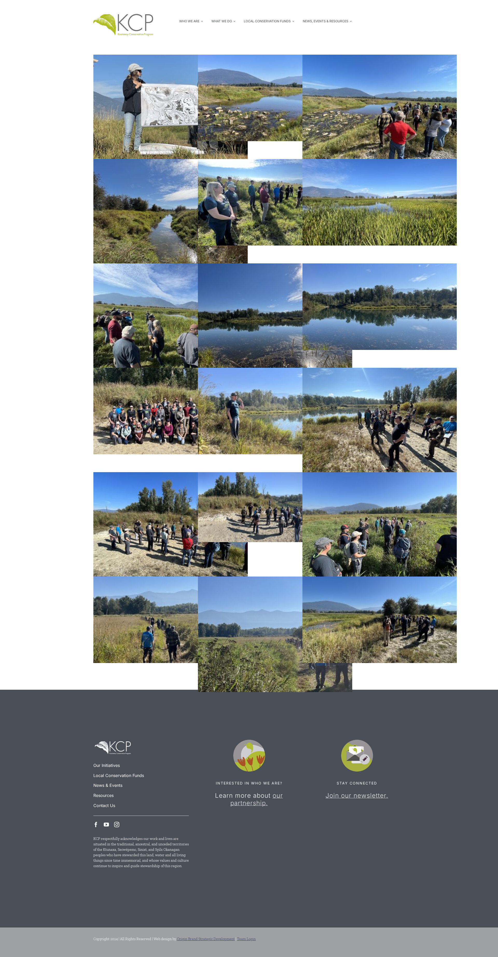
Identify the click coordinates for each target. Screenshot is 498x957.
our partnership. (256, 799)
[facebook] (96, 824)
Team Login (246, 939)
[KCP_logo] (123, 8)
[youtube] (106, 824)
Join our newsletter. (357, 795)
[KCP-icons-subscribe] (357, 741)
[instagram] (116, 824)
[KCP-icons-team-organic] (249, 741)
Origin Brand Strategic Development (206, 939)
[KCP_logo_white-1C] (112, 741)
